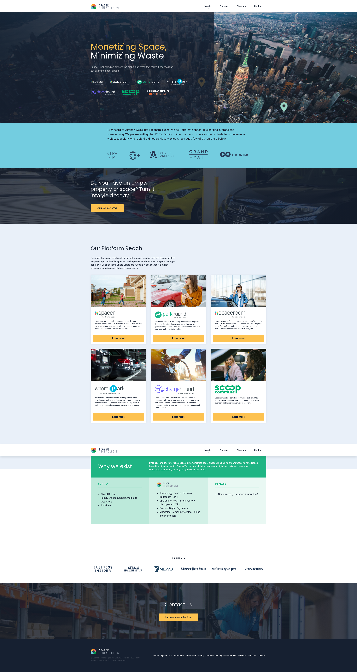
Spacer (155, 655)
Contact (258, 6)
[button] (113, 155)
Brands (207, 6)
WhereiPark (191, 655)
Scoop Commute (206, 655)
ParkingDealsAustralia (225, 655)
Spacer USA (166, 655)
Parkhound (179, 655)
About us (241, 6)
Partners (223, 6)
